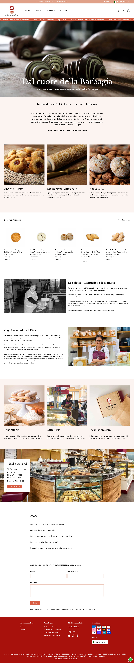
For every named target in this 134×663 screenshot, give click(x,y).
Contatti (63, 10)
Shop (37, 10)
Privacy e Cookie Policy (52, 635)
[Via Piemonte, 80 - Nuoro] (67, 475)
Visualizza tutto (124, 220)
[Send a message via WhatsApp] (130, 659)
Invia (35, 603)
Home (27, 10)
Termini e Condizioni (51, 633)
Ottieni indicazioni (14, 486)
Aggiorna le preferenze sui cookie (66, 659)
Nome (32, 572)
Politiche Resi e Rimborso (52, 630)
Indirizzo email (73, 572)
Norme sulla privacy (67, 609)
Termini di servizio (81, 609)
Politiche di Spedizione (51, 627)
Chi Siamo (50, 10)
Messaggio (34, 582)
